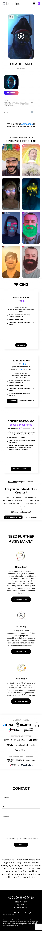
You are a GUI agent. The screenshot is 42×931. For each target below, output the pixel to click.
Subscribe (12, 401)
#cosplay (14, 102)
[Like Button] (32, 112)
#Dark (21, 102)
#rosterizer (24, 104)
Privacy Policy (29, 913)
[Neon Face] (11, 228)
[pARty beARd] (31, 228)
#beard (7, 102)
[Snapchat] (17, 897)
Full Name (6, 798)
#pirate (17, 104)
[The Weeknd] (11, 262)
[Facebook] (9, 897)
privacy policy (21, 902)
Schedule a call (21, 599)
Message (6, 816)
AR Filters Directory (11, 924)
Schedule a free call (26, 401)
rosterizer (22, 69)
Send (21, 844)
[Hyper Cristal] (31, 160)
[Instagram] (13, 897)
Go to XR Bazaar (21, 701)
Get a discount (31, 518)
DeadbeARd (21, 64)
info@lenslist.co (21, 905)
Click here (12, 481)
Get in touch (21, 651)
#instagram (8, 104)
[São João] (11, 160)
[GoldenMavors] (31, 194)
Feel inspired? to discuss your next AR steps (21, 125)
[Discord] (28, 897)
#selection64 (9, 106)
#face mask (28, 102)
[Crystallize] (11, 194)
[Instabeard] (31, 262)
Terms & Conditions (15, 913)
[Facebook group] (32, 897)
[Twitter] (21, 897)
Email (4, 807)
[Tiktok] (24, 897)
